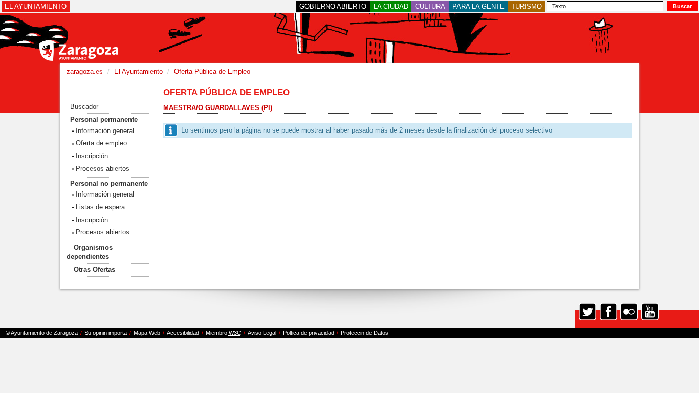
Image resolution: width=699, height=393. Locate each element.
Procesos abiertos (102, 168)
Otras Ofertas (94, 269)
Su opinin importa (105, 333)
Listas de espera (100, 207)
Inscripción (92, 156)
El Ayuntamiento (138, 71)
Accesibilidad (183, 333)
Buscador (84, 107)
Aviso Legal (262, 333)
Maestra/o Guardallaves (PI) (217, 108)
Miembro (223, 333)
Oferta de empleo (101, 143)
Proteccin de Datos (364, 333)
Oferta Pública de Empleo (212, 71)
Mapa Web (147, 333)
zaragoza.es (85, 71)
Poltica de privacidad (308, 333)
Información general (105, 131)
